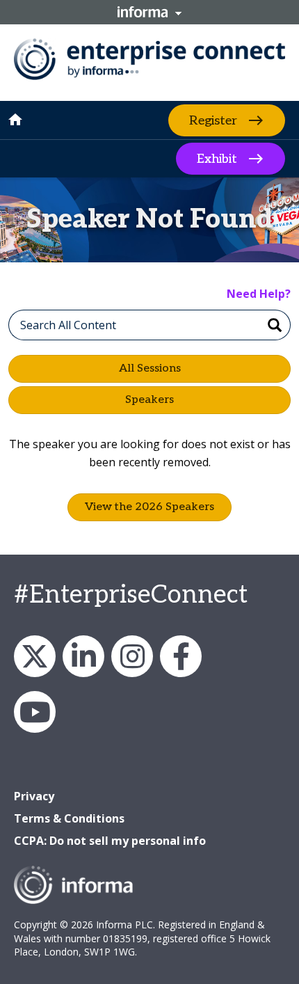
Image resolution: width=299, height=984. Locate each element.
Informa (149, 11)
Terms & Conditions (69, 818)
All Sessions (150, 368)
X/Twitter (35, 656)
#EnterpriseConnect (131, 595)
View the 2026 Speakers (149, 507)
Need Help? (259, 293)
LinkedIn (83, 656)
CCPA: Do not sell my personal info (110, 840)
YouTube (35, 712)
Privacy (34, 796)
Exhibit (217, 159)
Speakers (149, 399)
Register (213, 120)
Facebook (181, 656)
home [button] (15, 119)
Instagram (132, 656)
